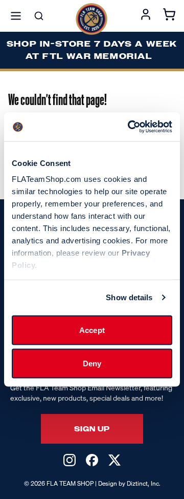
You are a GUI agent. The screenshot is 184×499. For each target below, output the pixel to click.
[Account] (145, 16)
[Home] (91, 19)
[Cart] (169, 16)
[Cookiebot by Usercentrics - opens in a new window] (129, 127)
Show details (129, 297)
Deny (92, 363)
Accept (92, 329)
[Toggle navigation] (16, 16)
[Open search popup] (39, 16)
